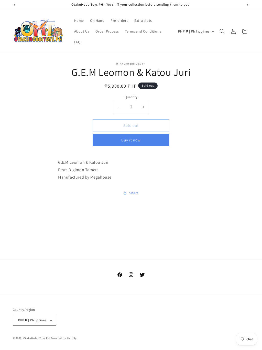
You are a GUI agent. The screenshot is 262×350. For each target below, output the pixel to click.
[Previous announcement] (14, 5)
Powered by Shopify (63, 338)
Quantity (131, 97)
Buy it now (131, 140)
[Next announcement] (247, 5)
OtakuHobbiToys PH (36, 338)
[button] (222, 31)
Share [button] (134, 193)
